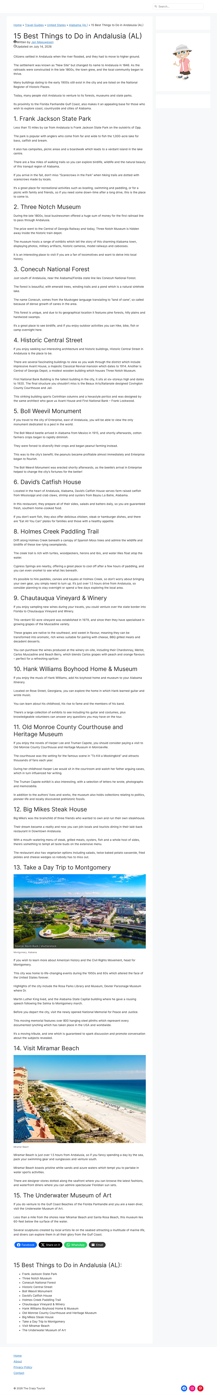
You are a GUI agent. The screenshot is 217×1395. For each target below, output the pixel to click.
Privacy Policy (23, 1367)
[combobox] (178, 6)
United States (56, 25)
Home (18, 25)
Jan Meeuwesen (42, 42)
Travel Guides (34, 25)
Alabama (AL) (78, 25)
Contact (19, 1373)
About (18, 1361)
